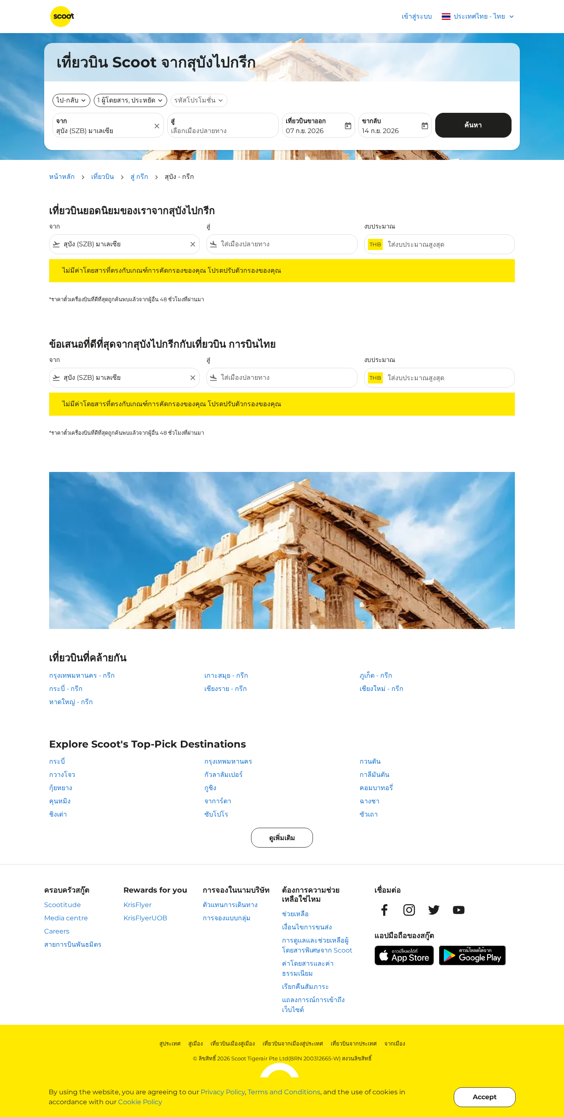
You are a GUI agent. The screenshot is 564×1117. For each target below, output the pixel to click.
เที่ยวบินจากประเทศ (354, 1043)
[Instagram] (409, 910)
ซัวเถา (369, 814)
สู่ (173, 121)
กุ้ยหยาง (60, 788)
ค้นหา (473, 125)
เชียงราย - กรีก (225, 689)
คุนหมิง (60, 801)
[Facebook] (384, 910)
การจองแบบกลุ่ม (227, 918)
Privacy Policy (223, 1092)
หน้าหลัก (62, 177)
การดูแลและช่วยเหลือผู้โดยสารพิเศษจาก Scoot (317, 945)
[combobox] (104, 131)
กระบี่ (57, 761)
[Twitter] (434, 910)
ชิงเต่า (58, 814)
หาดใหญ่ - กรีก (71, 702)
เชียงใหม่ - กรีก (381, 689)
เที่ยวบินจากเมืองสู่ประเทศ (293, 1043)
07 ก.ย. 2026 (305, 131)
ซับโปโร (216, 814)
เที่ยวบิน (102, 177)
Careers (56, 931)
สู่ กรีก (139, 177)
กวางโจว (62, 775)
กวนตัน (370, 761)
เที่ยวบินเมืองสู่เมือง (233, 1043)
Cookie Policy (140, 1102)
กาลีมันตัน (374, 775)
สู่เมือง (195, 1043)
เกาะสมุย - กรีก (226, 675)
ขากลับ (371, 121)
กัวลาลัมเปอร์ (223, 775)
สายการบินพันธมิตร (73, 944)
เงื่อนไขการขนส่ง (307, 927)
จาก (61, 121)
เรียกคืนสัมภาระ (305, 987)
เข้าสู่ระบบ (417, 16)
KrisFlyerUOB (145, 918)
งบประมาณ (379, 226)
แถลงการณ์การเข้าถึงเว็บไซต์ (313, 1005)
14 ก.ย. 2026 (380, 131)
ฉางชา (369, 801)
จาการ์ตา (217, 801)
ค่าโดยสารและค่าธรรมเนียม (308, 968)
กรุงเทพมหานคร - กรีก (82, 675)
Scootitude (62, 905)
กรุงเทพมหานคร (228, 761)
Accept (485, 1097)
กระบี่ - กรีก (66, 689)
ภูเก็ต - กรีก (376, 675)
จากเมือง (394, 1043)
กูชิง (210, 788)
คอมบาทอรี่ (376, 788)
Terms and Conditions (284, 1092)
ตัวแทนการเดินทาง (230, 905)
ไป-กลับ (67, 100)
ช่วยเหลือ (295, 914)
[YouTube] (459, 910)
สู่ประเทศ (169, 1043)
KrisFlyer (137, 905)
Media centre (66, 918)
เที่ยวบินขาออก (306, 121)
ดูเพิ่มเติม (282, 838)
